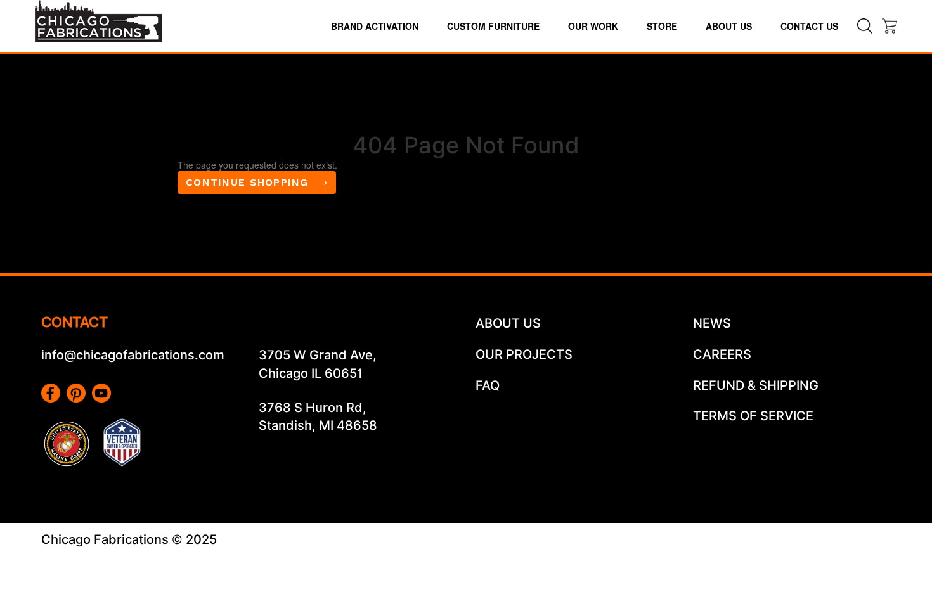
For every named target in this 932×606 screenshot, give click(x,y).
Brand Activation (374, 26)
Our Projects (524, 354)
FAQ (488, 385)
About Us (729, 26)
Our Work (593, 26)
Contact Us (809, 26)
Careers (722, 354)
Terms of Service (753, 415)
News (712, 323)
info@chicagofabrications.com (132, 355)
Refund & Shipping (756, 385)
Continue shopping (247, 182)
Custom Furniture (493, 26)
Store (662, 26)
